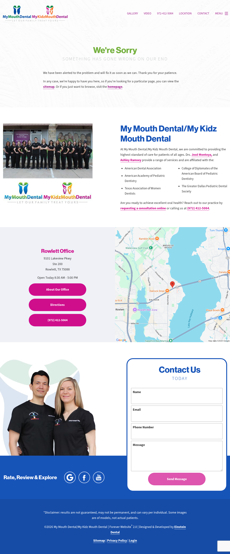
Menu (219, 13)
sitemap (48, 87)
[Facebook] (84, 477)
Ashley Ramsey (130, 160)
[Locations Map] (172, 284)
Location (185, 13)
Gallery (132, 13)
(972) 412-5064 (198, 208)
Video (147, 13)
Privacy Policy (117, 540)
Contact (203, 13)
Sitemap (99, 540)
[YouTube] (98, 477)
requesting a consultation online (143, 208)
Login (133, 540)
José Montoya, (202, 154)
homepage (115, 87)
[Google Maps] (70, 477)
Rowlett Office (57, 251)
